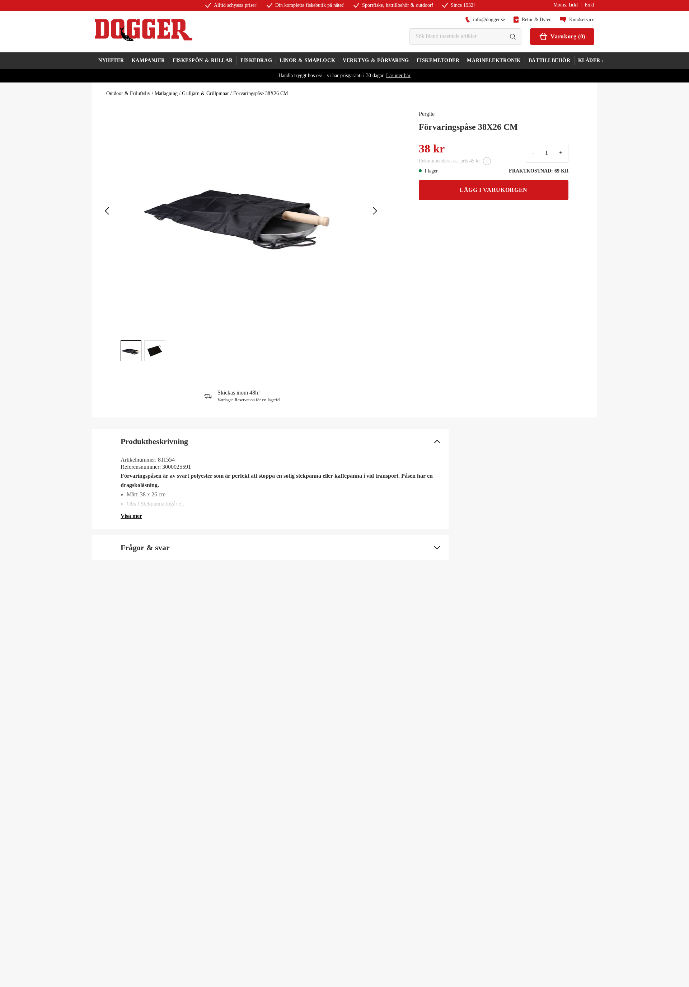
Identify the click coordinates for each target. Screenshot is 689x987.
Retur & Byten (537, 19)
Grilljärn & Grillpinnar (205, 93)
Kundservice (581, 19)
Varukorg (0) (567, 36)
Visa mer (131, 516)
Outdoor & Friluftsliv (128, 93)
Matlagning (166, 93)
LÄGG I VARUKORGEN (494, 190)
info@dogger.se (489, 19)
